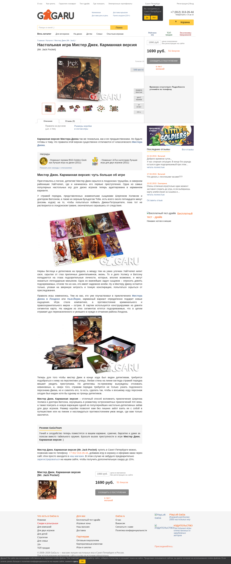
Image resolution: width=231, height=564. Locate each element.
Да (147, 17)
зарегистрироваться (48, 459)
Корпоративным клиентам (89, 544)
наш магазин (77, 456)
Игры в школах (83, 547)
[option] (48, 108)
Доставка (81, 530)
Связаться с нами (124, 527)
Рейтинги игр (152, 34)
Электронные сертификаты (120, 4)
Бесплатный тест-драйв (88, 520)
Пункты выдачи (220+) (121, 16)
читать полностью (156, 167)
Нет (154, 17)
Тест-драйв (84, 4)
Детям (89, 34)
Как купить (50, 4)
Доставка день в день (100, 16)
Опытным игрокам (115, 34)
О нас (39, 4)
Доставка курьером (120, 12)
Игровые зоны (83, 523)
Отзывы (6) (70, 121)
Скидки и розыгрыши (47, 523)
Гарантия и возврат (67, 4)
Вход (191, 4)
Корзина (185, 22)
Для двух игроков (46, 530)
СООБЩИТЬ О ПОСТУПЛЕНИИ (164, 61)
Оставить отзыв (155, 200)
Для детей (42, 534)
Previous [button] (40, 108)
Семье (99, 34)
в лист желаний (160, 67)
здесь (75, 561)
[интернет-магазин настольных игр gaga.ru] (55, 14)
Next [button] (122, 108)
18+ (39, 544)
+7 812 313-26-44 (78, 453)
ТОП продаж (168, 34)
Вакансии (120, 523)
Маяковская (96, 12)
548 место (139, 70)
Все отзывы (188, 149)
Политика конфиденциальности (131, 530)
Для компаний (44, 527)
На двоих (78, 34)
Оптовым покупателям (87, 540)
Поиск (119, 27)
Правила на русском (55, 127)
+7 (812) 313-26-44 (182, 12)
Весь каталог (44, 34)
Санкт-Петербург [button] (152, 4)
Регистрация (182, 4)
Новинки (41, 520)
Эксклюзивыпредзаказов (185, 34)
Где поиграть (99, 4)
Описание (48, 121)
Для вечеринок (62, 34)
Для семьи (42, 541)
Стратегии (42, 537)
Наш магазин (83, 527)
